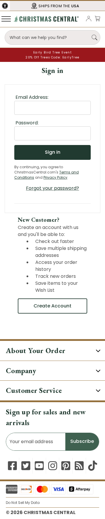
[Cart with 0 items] (97, 18)
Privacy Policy (55, 177)
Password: (26, 122)
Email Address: (31, 97)
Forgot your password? (52, 188)
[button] (5, 6)
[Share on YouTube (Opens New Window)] (39, 466)
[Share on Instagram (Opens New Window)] (53, 466)
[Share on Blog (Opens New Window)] (79, 466)
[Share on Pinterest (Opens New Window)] (66, 466)
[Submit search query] (94, 37)
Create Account (52, 306)
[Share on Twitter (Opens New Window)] (26, 466)
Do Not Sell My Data (23, 502)
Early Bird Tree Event (52, 52)
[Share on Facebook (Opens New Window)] (12, 466)
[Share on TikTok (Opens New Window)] (93, 466)
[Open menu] (6, 18)
